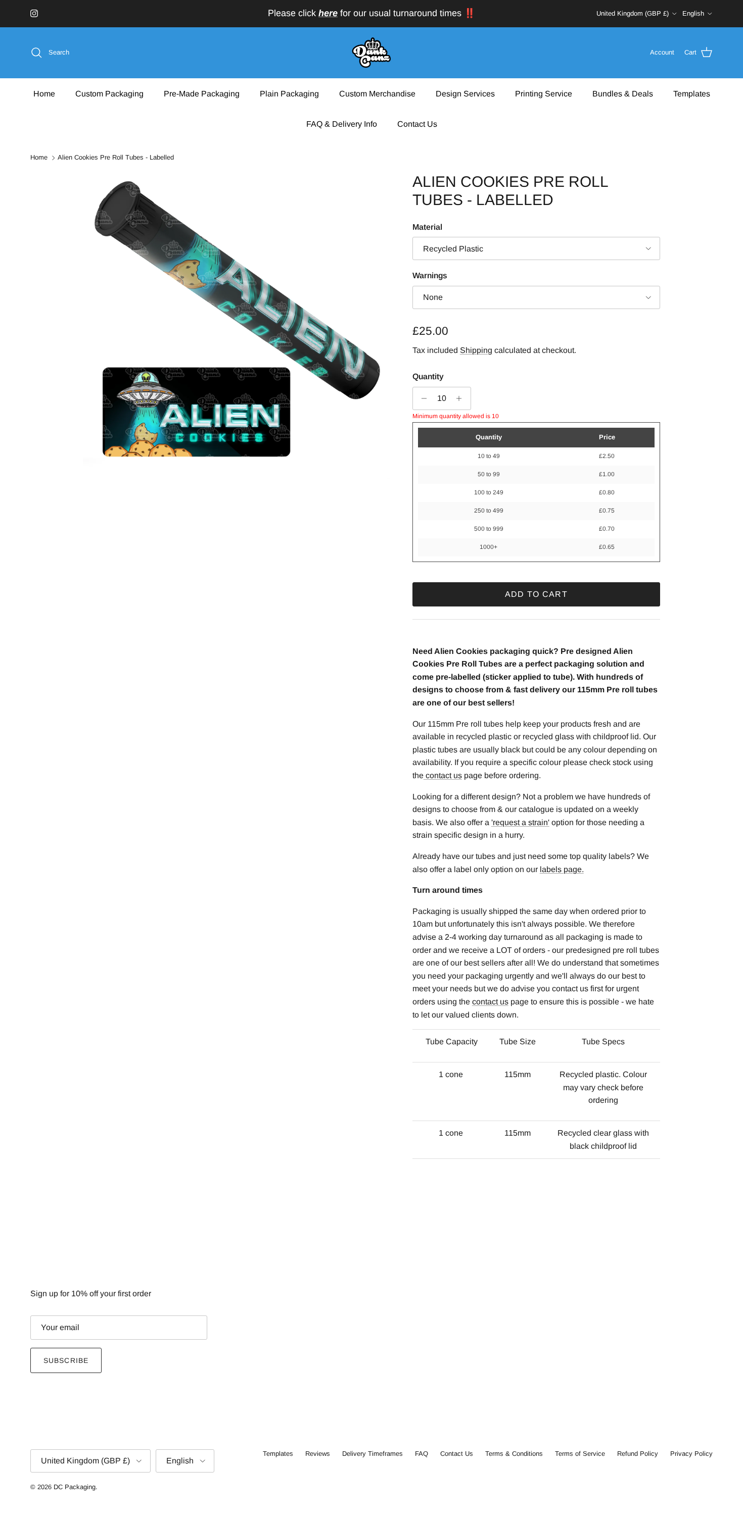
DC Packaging (75, 1487)
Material (427, 227)
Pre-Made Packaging (202, 93)
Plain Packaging (289, 93)
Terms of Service (580, 1453)
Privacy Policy (691, 1453)
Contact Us (417, 123)
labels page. (562, 869)
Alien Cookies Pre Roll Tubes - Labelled (116, 158)
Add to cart (536, 594)
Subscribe (65, 1360)
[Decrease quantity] (422, 398)
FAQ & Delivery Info (341, 123)
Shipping (476, 350)
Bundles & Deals (622, 93)
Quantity (428, 376)
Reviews (317, 1453)
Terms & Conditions (514, 1453)
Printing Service (543, 93)
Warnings (429, 275)
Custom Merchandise (377, 93)
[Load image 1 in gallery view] (236, 326)
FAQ (421, 1453)
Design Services (465, 93)
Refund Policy (637, 1453)
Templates (691, 93)
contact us (490, 1001)
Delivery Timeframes (372, 1453)
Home (44, 93)
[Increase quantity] (462, 398)
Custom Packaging (109, 93)
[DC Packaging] (371, 52)
